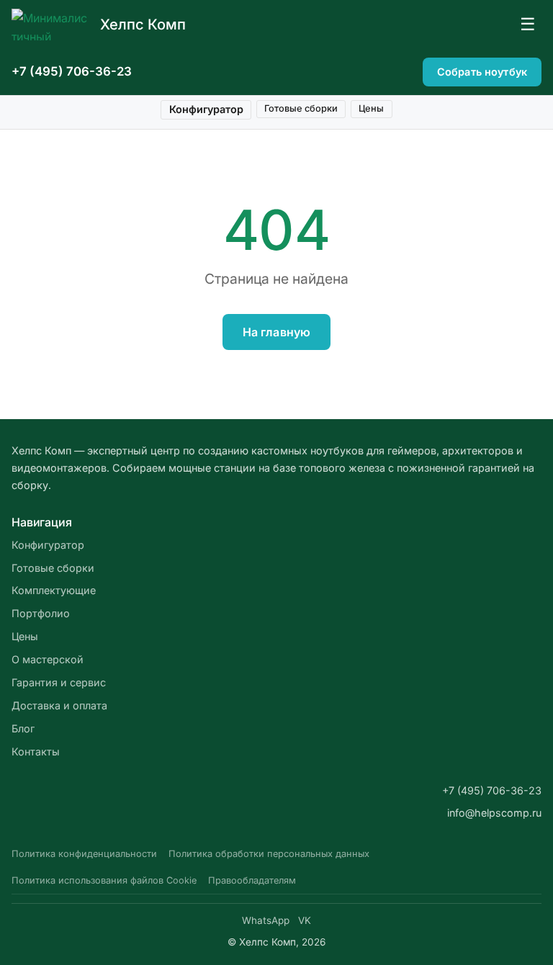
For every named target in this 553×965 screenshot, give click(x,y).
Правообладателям (252, 880)
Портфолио (41, 613)
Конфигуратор (206, 109)
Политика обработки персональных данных (268, 853)
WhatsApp (265, 920)
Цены (371, 108)
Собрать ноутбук (482, 72)
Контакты (36, 751)
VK (304, 920)
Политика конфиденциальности (84, 853)
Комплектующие (54, 590)
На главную (277, 332)
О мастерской (48, 659)
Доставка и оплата (59, 705)
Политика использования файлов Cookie (104, 880)
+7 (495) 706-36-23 (72, 71)
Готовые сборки (301, 108)
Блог (23, 728)
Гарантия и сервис (59, 682)
